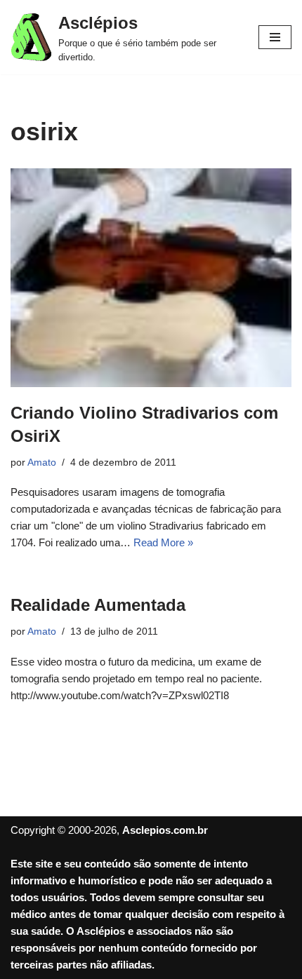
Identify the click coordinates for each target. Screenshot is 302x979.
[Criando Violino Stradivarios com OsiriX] (151, 277)
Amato (41, 462)
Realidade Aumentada (98, 604)
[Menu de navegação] (274, 37)
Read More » (163, 542)
